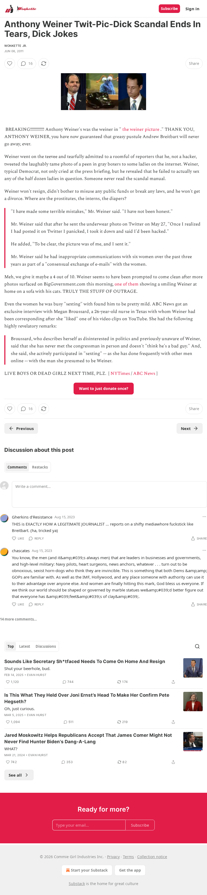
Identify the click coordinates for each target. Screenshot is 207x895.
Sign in (192, 8)
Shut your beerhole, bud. (27, 668)
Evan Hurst (36, 675)
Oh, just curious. (19, 708)
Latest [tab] (24, 646)
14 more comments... (18, 619)
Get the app (130, 870)
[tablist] (27, 467)
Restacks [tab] (40, 467)
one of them (127, 284)
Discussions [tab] (46, 646)
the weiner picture (140, 129)
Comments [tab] (17, 467)
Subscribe (169, 8)
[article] (103, 671)
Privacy (113, 856)
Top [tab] (11, 646)
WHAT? (11, 748)
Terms (128, 856)
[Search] (197, 646)
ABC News (144, 373)
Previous (25, 428)
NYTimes (120, 373)
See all (15, 775)
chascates (21, 550)
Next (186, 428)
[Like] (9, 63)
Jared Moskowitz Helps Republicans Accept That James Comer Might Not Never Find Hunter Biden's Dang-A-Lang (88, 738)
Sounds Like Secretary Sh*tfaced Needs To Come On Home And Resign (84, 661)
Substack (77, 883)
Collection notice (152, 856)
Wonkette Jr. (15, 46)
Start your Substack (89, 870)
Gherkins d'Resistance (32, 517)
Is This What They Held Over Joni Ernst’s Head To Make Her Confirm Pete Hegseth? (86, 698)
